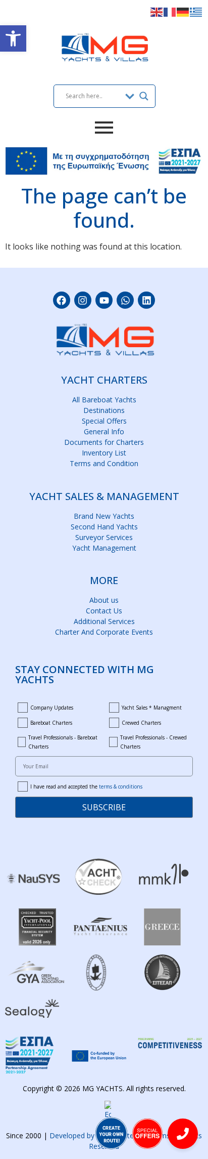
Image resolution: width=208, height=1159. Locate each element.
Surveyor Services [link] (104, 537)
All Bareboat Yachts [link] (104, 399)
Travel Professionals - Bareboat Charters (62, 742)
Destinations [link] (104, 410)
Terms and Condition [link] (104, 463)
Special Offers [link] (104, 421)
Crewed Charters (141, 722)
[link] (13, 38)
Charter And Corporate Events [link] (104, 632)
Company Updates (51, 707)
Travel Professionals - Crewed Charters (153, 742)
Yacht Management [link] (104, 548)
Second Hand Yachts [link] (104, 526)
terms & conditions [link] (120, 786)
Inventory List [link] (104, 453)
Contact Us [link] (104, 610)
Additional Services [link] (104, 621)
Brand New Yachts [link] (104, 516)
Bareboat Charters (51, 722)
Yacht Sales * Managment (152, 707)
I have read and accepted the (86, 786)
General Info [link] (104, 431)
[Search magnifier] (144, 96)
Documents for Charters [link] (104, 442)
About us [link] (104, 600)
